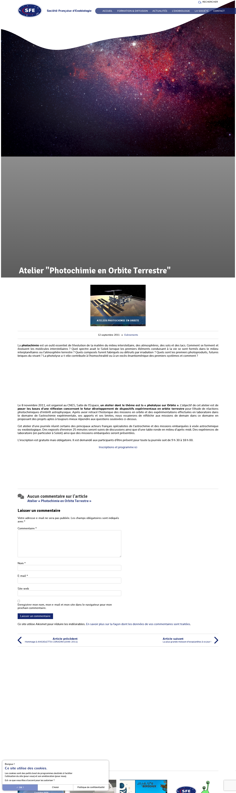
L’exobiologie (181, 11)
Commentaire (27, 528)
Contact (219, 11)
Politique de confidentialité (91, 787)
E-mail (23, 576)
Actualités (159, 11)
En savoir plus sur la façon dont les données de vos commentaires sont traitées (138, 624)
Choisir (55, 787)
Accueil (107, 11)
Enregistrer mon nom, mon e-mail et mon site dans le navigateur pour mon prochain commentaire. (65, 606)
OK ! (21, 787)
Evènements (131, 335)
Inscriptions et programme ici (118, 447)
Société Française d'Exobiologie (69, 11)
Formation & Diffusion (132, 11)
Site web (23, 588)
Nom (22, 563)
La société (202, 11)
